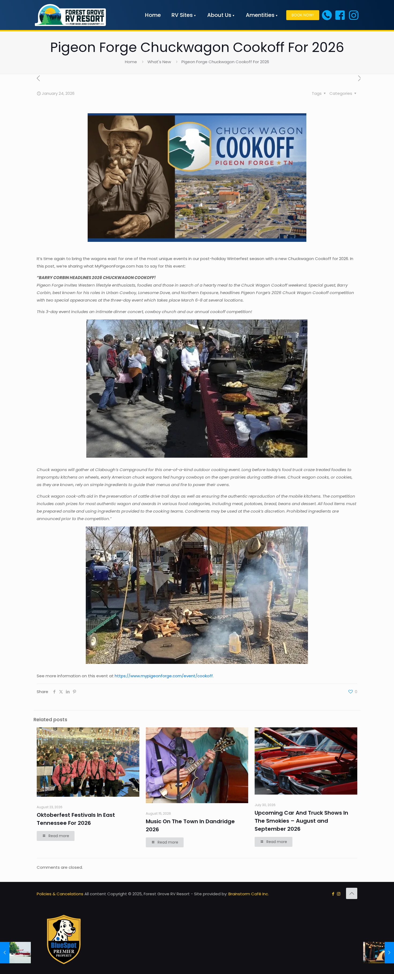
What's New (159, 62)
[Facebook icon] (333, 894)
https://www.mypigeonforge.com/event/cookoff (164, 676)
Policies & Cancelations (60, 894)
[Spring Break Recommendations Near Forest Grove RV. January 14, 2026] (15, 952)
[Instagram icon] (339, 894)
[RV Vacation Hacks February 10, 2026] (378, 952)
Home (131, 62)
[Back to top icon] (351, 893)
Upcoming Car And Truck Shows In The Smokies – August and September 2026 (301, 821)
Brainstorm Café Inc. (248, 894)
